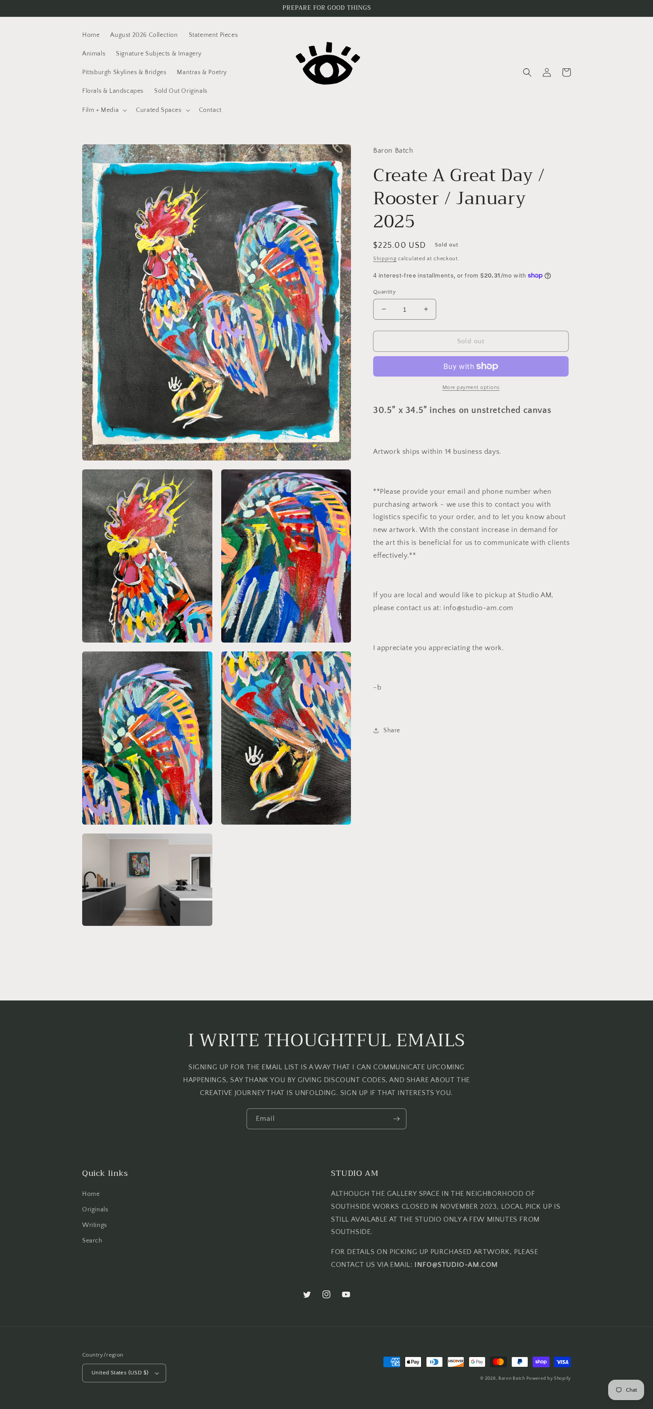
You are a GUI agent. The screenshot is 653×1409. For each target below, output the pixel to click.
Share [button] (391, 730)
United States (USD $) (120, 1372)
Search (92, 1240)
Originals (95, 1209)
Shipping (385, 259)
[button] (104, 110)
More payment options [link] (471, 387)
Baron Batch (511, 1378)
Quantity (384, 291)
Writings (94, 1225)
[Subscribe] (396, 1118)
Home (91, 1194)
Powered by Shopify (548, 1378)
